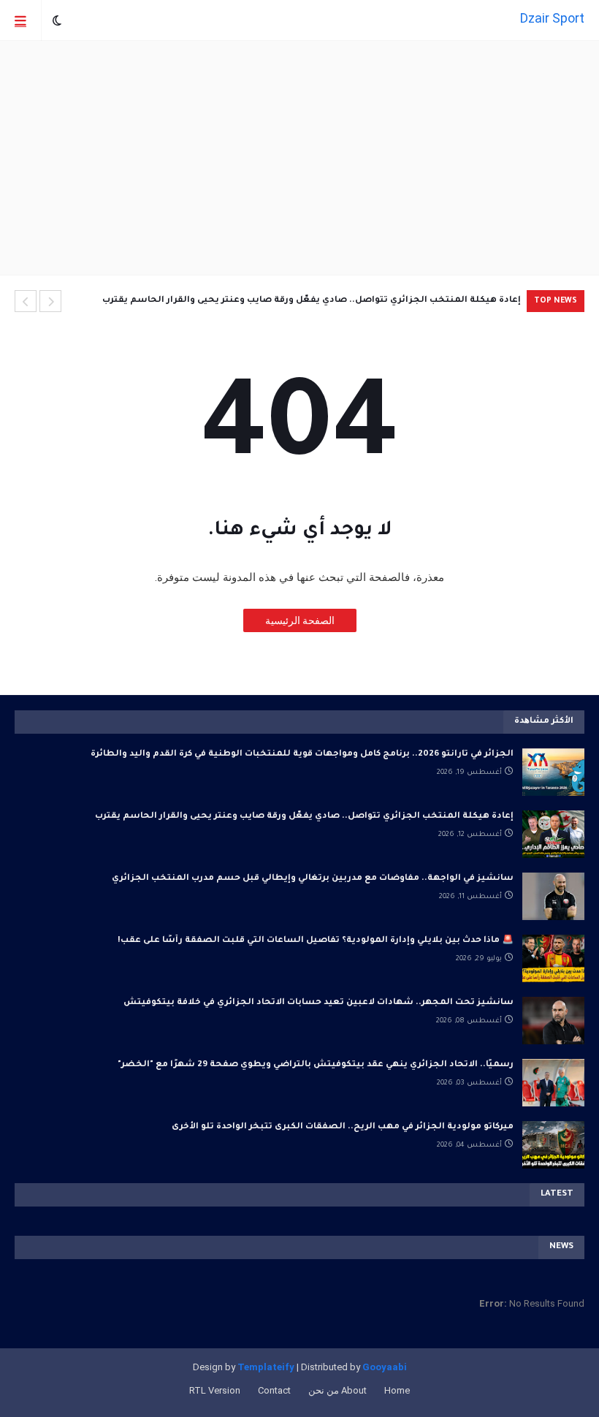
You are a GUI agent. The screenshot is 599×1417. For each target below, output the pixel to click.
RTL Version (214, 1390)
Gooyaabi (384, 1366)
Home (397, 1390)
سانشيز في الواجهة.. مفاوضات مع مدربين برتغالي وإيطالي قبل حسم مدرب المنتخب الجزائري (313, 879)
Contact (274, 1390)
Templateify (265, 1366)
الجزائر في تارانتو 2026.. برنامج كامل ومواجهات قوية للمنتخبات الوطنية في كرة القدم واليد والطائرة (302, 754)
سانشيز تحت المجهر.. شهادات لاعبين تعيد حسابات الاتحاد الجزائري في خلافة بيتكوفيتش (318, 1003)
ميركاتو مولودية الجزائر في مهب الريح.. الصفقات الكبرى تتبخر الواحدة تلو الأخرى (343, 1127)
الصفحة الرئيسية (300, 620)
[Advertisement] (299, 158)
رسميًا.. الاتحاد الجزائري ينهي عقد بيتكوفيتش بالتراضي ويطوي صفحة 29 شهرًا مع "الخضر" (316, 1065)
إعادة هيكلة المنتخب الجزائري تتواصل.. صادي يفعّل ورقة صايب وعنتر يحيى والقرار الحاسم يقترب (311, 300)
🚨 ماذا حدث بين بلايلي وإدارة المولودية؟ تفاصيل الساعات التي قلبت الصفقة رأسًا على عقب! (316, 941)
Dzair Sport (552, 18)
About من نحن (337, 1390)
